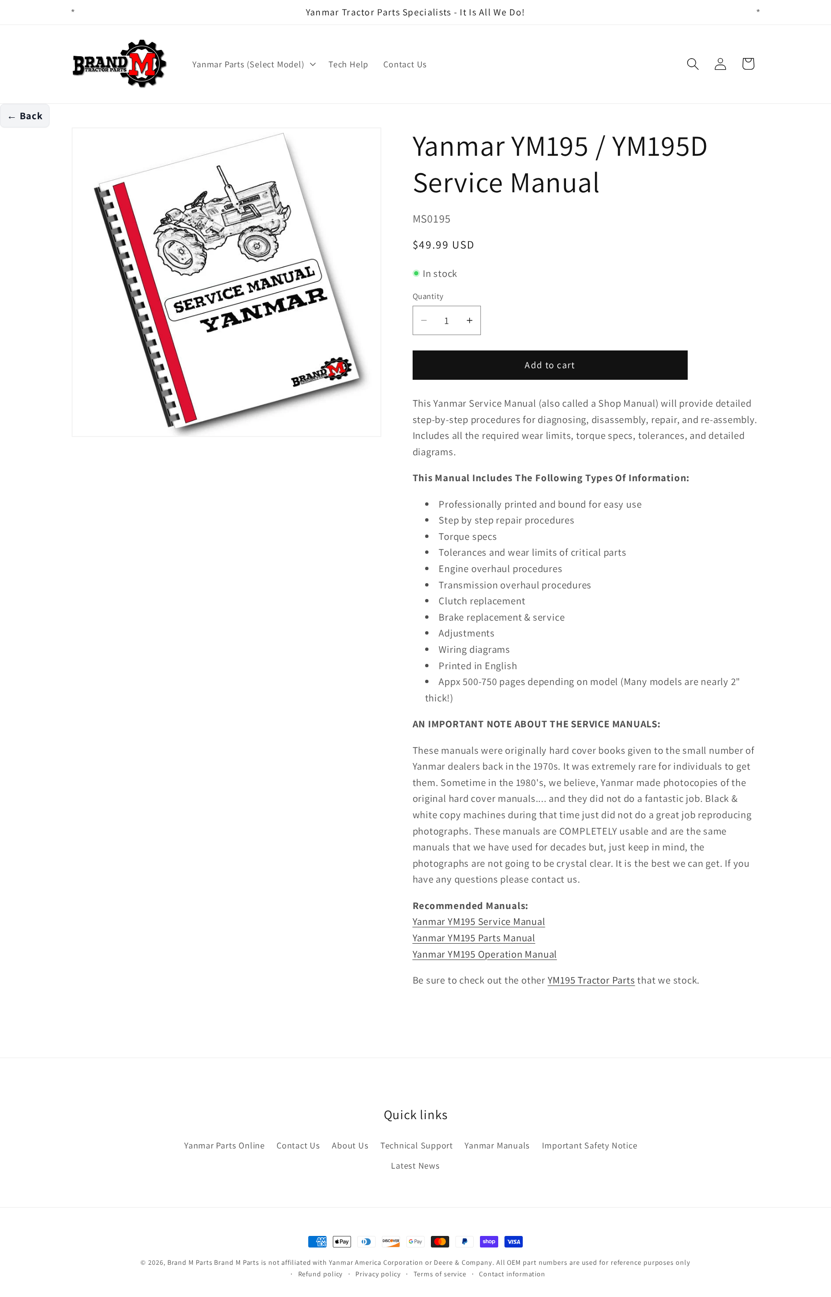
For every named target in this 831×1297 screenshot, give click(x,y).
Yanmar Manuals (497, 1145)
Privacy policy (378, 1273)
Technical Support (416, 1145)
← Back (25, 115)
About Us (350, 1145)
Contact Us (298, 1145)
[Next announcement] (758, 12)
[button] (253, 64)
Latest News (415, 1165)
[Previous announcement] (73, 12)
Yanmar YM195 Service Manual (479, 921)
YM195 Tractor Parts (591, 979)
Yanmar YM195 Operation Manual (485, 954)
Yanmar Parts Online (224, 1145)
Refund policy (320, 1273)
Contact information (512, 1273)
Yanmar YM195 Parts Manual (474, 937)
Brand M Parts (190, 1262)
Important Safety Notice (590, 1145)
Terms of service (440, 1273)
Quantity (428, 296)
